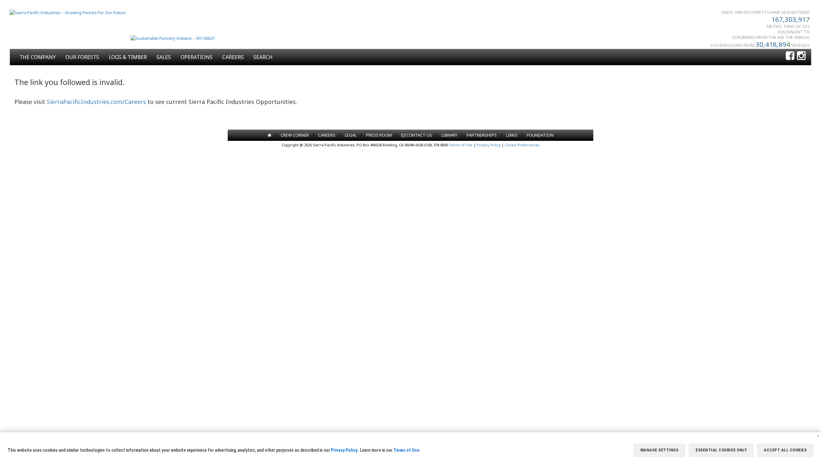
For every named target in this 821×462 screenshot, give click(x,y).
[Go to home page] (269, 135)
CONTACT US (418, 135)
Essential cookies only (721, 450)
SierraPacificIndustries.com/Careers (96, 102)
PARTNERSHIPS (482, 135)
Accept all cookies (785, 450)
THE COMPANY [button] (38, 57)
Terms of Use (460, 144)
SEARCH (263, 57)
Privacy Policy (489, 144)
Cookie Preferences (522, 144)
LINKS (512, 135)
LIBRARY (449, 135)
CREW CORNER (295, 135)
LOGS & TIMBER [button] (128, 57)
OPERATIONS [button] (197, 57)
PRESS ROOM (379, 135)
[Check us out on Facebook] (790, 56)
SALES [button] (164, 57)
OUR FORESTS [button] (82, 57)
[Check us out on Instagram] (801, 56)
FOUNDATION (540, 135)
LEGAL (351, 135)
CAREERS (233, 57)
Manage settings (659, 450)
